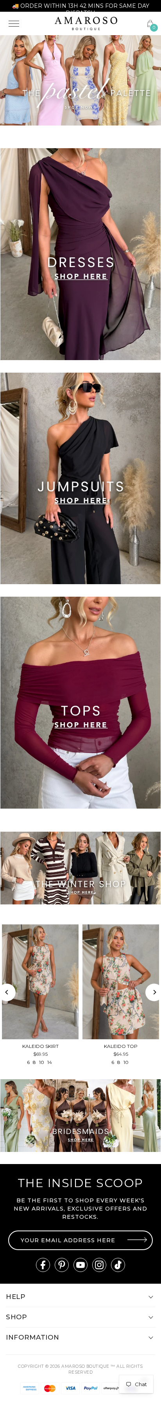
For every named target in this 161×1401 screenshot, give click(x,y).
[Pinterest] (61, 1265)
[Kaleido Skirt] (40, 981)
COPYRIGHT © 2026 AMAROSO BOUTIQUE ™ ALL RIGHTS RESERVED (80, 1369)
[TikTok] (118, 1265)
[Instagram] (99, 1265)
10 (41, 1062)
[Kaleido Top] (120, 981)
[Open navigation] (26, 23)
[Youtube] (80, 1265)
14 (49, 1062)
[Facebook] (43, 1265)
